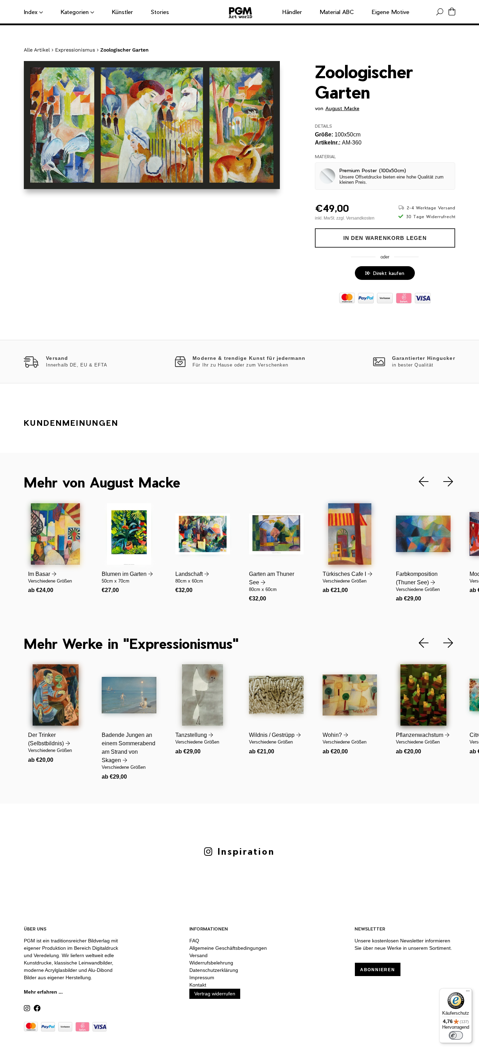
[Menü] (468, 992)
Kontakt (197, 985)
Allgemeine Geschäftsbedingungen (228, 948)
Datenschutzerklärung (213, 970)
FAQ (194, 940)
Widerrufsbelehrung (211, 963)
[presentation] (418, 482)
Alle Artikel (37, 50)
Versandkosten (360, 218)
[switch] (456, 1035)
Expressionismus (75, 50)
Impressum (201, 977)
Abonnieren (377, 969)
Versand (198, 955)
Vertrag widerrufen (214, 993)
